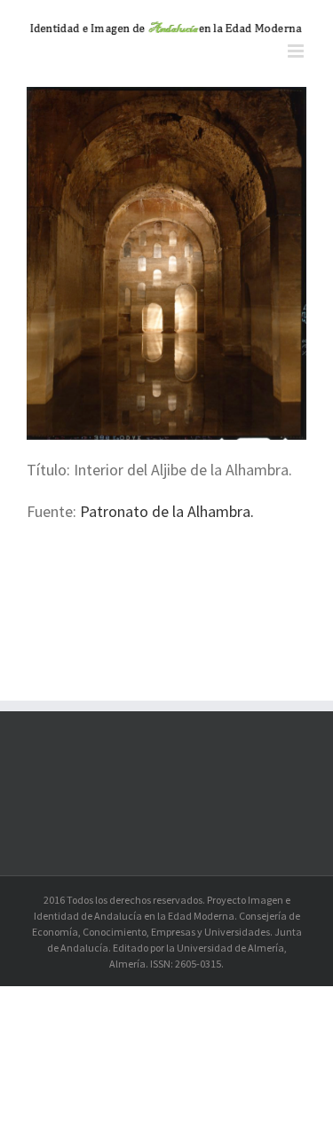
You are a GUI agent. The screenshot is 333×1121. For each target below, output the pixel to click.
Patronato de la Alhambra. (165, 511)
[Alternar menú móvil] (297, 51)
